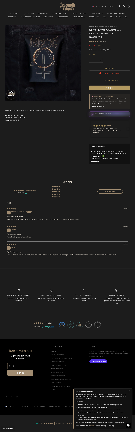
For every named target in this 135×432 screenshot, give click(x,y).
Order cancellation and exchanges (61, 379)
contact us (93, 426)
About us (53, 351)
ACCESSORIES (63, 17)
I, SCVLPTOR (29, 14)
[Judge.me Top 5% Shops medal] (88, 324)
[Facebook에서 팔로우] (6, 397)
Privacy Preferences (57, 368)
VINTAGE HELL (79, 17)
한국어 (111, 6)
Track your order (56, 382)
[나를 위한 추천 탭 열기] (128, 425)
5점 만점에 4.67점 (30, 190)
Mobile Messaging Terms (58, 372)
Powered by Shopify (65, 406)
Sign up (20, 373)
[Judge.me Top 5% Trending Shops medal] (97, 324)
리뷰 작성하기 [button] (110, 191)
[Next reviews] (128, 129)
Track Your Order (118, 17)
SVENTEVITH (43, 14)
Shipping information (57, 355)
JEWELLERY (48, 17)
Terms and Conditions (57, 362)
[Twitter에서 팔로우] (12, 397)
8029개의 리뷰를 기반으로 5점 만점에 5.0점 (72, 423)
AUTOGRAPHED (96, 14)
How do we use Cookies (58, 375)
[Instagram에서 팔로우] (17, 397)
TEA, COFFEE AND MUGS (30, 17)
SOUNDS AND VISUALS (116, 14)
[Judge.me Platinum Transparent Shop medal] (71, 324)
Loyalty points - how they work (60, 386)
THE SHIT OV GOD (79, 14)
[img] (11, 209)
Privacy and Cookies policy (59, 365)
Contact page (95, 161)
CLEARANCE (94, 17)
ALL (104, 17)
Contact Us (54, 390)
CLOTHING (12, 17)
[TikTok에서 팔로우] (23, 397)
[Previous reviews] (91, 129)
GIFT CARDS (15, 14)
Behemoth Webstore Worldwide (103, 26)
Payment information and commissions (62, 358)
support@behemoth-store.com (110, 158)
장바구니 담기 (109, 68)
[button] (94, 41)
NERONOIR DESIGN (60, 14)
